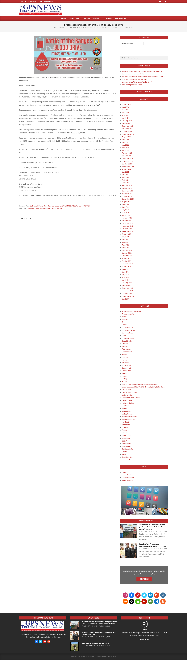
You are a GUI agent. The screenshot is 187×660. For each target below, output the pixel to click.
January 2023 (126, 221)
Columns (125, 325)
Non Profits (126, 425)
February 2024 (127, 186)
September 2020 (128, 296)
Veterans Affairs (128, 460)
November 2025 (127, 129)
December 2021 (127, 256)
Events (90, 28)
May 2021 (125, 275)
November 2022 (127, 226)
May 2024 (125, 177)
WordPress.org (127, 480)
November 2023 (127, 194)
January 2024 (126, 188)
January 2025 (126, 156)
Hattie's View (126, 371)
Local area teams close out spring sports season (44, 209)
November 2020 (127, 291)
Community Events (128, 327)
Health (124, 373)
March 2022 (126, 248)
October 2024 (127, 164)
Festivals (125, 357)
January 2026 (126, 123)
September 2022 (128, 231)
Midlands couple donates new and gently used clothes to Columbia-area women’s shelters (153, 527)
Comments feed (128, 478)
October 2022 (127, 229)
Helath (124, 376)
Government (126, 368)
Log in (124, 472)
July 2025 (125, 140)
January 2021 (126, 285)
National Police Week (129, 417)
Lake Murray (126, 390)
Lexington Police (128, 403)
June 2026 (125, 110)
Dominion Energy (128, 338)
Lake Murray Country (129, 392)
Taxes (124, 454)
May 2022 (125, 242)
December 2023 (127, 191)
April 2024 (125, 180)
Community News (128, 330)
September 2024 (128, 167)
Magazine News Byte (95, 657)
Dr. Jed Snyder (127, 341)
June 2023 (125, 207)
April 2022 (125, 245)
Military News (126, 411)
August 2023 (126, 202)
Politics (124, 433)
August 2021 (126, 267)
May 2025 (125, 145)
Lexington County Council (131, 398)
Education (125, 346)
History (124, 379)
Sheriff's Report (127, 446)
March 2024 (126, 183)
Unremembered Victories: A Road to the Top (137, 82)
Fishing (124, 360)
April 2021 (125, 277)
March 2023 (126, 215)
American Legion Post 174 (131, 311)
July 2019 (125, 299)
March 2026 (126, 118)
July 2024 (125, 172)
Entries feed (126, 475)
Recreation (126, 438)
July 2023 (125, 204)
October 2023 (127, 196)
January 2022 (126, 253)
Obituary (125, 427)
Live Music (125, 406)
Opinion (124, 430)
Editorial (125, 344)
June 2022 (125, 240)
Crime (124, 336)
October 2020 (127, 294)
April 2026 (125, 115)
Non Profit (125, 422)
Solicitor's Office (128, 449)
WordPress (112, 657)
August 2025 (126, 137)
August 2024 (126, 169)
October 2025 (127, 131)
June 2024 (125, 175)
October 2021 (127, 261)
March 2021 (126, 280)
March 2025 (126, 150)
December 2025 (127, 126)
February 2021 (127, 283)
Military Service (127, 414)
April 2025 (125, 148)
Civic (123, 322)
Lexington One (127, 400)
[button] (144, 496)
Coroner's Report (128, 333)
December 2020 (127, 288)
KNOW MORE (144, 579)
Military (124, 409)
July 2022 (125, 237)
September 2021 (128, 264)
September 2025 (128, 134)
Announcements (128, 314)
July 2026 (125, 107)
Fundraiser (125, 363)
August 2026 (126, 104)
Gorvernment (126, 365)
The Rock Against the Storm (132, 85)
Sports (124, 452)
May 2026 (125, 113)
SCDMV (124, 441)
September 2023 (128, 199)
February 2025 (127, 153)
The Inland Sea (127, 457)
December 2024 (127, 158)
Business (125, 319)
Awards (124, 317)
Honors (124, 382)
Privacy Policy (75, 657)
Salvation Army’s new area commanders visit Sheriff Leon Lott (144, 77)
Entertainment (127, 352)
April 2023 (125, 213)
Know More (144, 639)
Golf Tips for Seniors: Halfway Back (134, 79)
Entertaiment (126, 349)
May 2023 (125, 210)
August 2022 (126, 234)
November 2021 (127, 258)
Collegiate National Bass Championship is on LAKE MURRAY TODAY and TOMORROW (60, 206)
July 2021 (125, 269)
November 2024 (127, 161)
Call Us (144, 629)
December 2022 (127, 223)
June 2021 (125, 272)
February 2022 (127, 250)
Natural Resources (128, 419)
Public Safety (126, 436)
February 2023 (127, 218)
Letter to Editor (127, 395)
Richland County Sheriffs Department (117, 28)
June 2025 (125, 142)
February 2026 (127, 121)
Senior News (126, 444)
